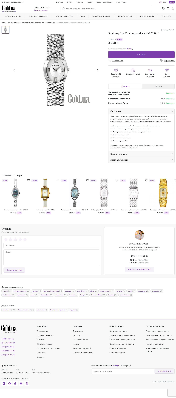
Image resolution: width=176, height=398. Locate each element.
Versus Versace (126, 295)
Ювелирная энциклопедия (122, 335)
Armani (7, 291)
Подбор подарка (147, 16)
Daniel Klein (82, 291)
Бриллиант (42, 310)
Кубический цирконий (58, 310)
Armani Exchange (21, 291)
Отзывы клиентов (45, 335)
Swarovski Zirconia (26, 310)
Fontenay (51, 23)
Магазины (79, 2)
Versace (112, 295)
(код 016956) (169, 30)
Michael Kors (46, 295)
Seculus (73, 295)
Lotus (34, 295)
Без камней (9, 310)
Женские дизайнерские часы (33, 23)
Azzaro (37, 291)
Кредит (89, 2)
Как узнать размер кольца (122, 339)
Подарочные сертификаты (159, 335)
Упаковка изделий (82, 348)
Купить (141, 54)
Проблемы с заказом (83, 352)
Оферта (41, 357)
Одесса (127, 94)
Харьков (121, 94)
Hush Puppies (8, 295)
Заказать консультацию (139, 269)
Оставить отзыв (14, 270)
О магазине (42, 331)
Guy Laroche (143, 291)
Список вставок (117, 352)
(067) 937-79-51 (7, 347)
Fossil (131, 291)
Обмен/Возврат (121, 2)
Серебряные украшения (38, 16)
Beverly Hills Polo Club (53, 291)
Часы (3, 23)
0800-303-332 (139, 256)
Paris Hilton (61, 295)
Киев (110, 94)
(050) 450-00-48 (8, 351)
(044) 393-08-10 (8, 343)
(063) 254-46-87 (8, 355)
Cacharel (69, 291)
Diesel (93, 291)
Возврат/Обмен (80, 339)
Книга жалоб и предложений (160, 339)
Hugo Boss (157, 291)
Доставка (125, 86)
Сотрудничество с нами (48, 348)
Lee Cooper (22, 295)
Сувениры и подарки (101, 16)
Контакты (41, 352)
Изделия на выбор (154, 344)
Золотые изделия (13, 16)
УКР (160, 2)
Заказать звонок (41, 10)
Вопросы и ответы (118, 331)
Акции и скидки (125, 16)
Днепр (115, 94)
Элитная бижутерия (64, 16)
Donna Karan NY (106, 291)
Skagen (84, 295)
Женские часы (14, 23)
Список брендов (117, 348)
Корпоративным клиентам (122, 344)
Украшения (166, 16)
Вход (171, 2)
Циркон (74, 310)
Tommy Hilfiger (98, 295)
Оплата (158, 86)
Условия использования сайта (157, 349)
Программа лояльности (104, 2)
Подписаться (164, 371)
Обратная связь (44, 344)
